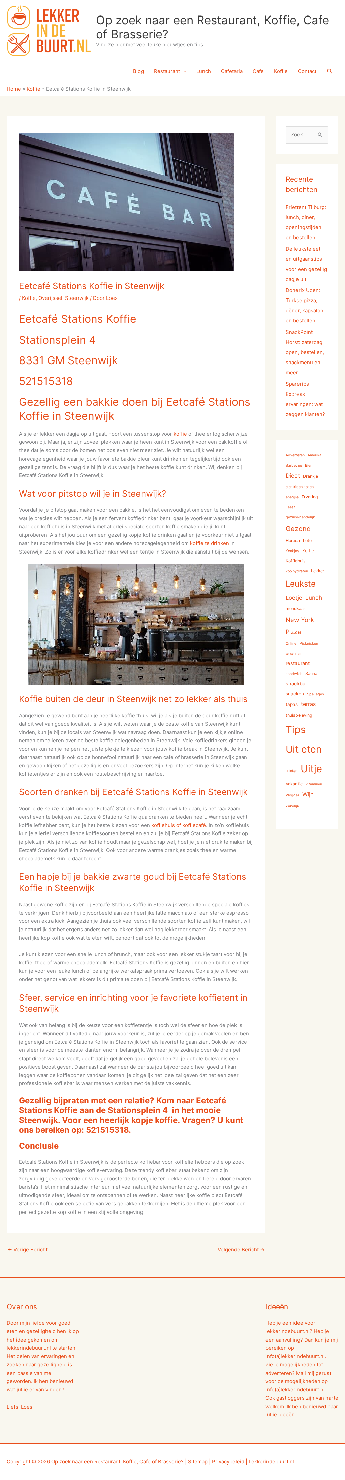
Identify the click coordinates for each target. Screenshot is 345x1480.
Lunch (203, 71)
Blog (138, 71)
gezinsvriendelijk (300, 517)
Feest (290, 507)
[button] (329, 71)
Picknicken (309, 643)
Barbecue (294, 465)
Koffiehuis (296, 560)
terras (308, 704)
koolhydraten (297, 571)
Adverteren (295, 455)
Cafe (258, 71)
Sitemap (198, 1461)
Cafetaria (232, 71)
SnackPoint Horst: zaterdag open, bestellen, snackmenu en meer (305, 352)
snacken (295, 693)
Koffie (281, 71)
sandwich (294, 674)
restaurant (298, 663)
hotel (308, 540)
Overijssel (50, 298)
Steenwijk (77, 298)
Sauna (311, 673)
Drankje (310, 476)
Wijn (308, 794)
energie (292, 497)
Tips (296, 729)
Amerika (314, 455)
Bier (308, 465)
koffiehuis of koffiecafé (178, 825)
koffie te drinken (209, 543)
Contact (307, 71)
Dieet (293, 475)
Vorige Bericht (27, 1249)
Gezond (298, 529)
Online (291, 643)
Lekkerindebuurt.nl (271, 1461)
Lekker (317, 570)
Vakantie (294, 783)
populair (294, 653)
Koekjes (292, 551)
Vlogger (292, 795)
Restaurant (167, 71)
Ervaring (310, 496)
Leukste (301, 584)
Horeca (293, 540)
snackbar (296, 684)
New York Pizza (300, 625)
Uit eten (304, 749)
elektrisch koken (300, 487)
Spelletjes (315, 694)
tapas (292, 704)
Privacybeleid (228, 1461)
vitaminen (314, 784)
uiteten (291, 771)
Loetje (294, 597)
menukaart (296, 608)
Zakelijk (292, 806)
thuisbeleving (299, 715)
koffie (180, 434)
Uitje (311, 769)
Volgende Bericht (241, 1249)
